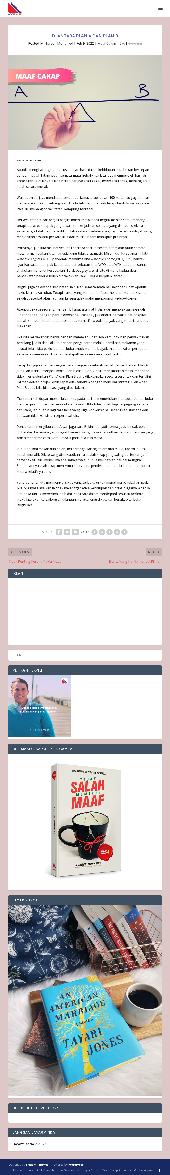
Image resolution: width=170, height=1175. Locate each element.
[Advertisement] (85, 611)
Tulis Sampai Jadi (68, 1170)
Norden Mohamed (58, 43)
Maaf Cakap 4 (111, 1170)
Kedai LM (129, 1170)
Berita (30, 1170)
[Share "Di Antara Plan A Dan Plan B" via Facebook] (59, 532)
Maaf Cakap (106, 43)
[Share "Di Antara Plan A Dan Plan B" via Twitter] (67, 532)
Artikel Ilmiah (45, 1170)
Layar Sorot (90, 1170)
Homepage (146, 1170)
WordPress (76, 1164)
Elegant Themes (37, 1164)
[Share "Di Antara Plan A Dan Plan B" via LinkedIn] (75, 532)
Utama (17, 1170)
